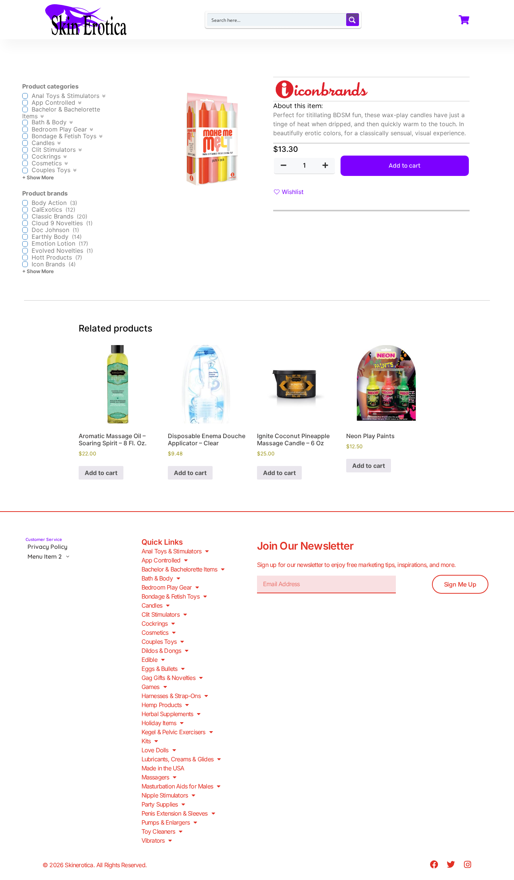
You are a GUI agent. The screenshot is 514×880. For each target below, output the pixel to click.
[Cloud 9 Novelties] (25, 223)
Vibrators (153, 840)
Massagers (155, 777)
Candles (151, 605)
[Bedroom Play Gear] (25, 129)
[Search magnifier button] (352, 19)
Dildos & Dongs (161, 650)
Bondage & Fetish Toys (170, 596)
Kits (146, 741)
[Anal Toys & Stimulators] (25, 96)
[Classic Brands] (25, 216)
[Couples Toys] (25, 170)
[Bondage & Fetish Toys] (25, 136)
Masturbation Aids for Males (177, 786)
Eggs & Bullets (159, 668)
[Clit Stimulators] (25, 150)
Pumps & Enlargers (165, 822)
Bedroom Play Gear (166, 587)
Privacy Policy (47, 546)
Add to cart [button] (101, 473)
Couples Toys (158, 641)
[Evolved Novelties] (25, 251)
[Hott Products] (25, 257)
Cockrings (154, 623)
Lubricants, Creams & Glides (177, 759)
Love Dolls (155, 750)
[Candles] (25, 143)
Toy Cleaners (158, 831)
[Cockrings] (25, 156)
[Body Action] (25, 203)
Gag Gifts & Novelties (168, 677)
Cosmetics (155, 632)
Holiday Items (158, 723)
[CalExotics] (25, 209)
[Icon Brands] (25, 264)
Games (150, 687)
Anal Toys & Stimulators (171, 551)
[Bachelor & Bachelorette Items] (25, 109)
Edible (149, 659)
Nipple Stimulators (164, 795)
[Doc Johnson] (25, 230)
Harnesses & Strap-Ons (171, 696)
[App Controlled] (25, 102)
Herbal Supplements (167, 714)
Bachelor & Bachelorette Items (179, 569)
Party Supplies (159, 804)
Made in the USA (162, 768)
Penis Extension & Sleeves (174, 813)
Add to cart (404, 165)
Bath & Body (157, 578)
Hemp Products (161, 705)
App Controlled (161, 560)
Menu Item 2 (44, 556)
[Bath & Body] (25, 122)
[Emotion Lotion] (25, 244)
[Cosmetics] (25, 163)
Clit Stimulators (160, 614)
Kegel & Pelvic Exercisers (173, 732)
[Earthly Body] (25, 237)
